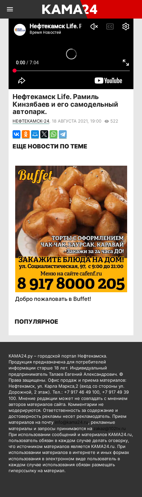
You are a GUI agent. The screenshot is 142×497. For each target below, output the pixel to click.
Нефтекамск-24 (31, 121)
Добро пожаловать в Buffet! (53, 299)
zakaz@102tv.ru (109, 428)
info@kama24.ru (71, 422)
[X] (44, 134)
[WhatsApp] (53, 134)
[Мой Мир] (35, 134)
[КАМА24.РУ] (70, 9)
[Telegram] (63, 134)
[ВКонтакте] (16, 134)
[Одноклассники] (26, 134)
